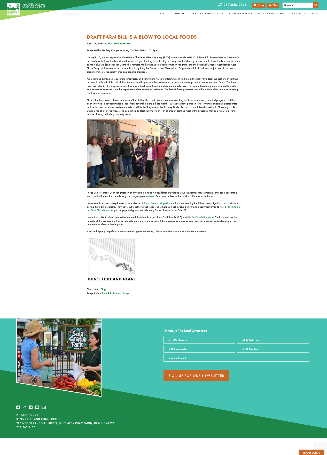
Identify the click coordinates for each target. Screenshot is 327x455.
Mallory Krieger (121, 293)
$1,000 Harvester (178, 340)
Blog (103, 289)
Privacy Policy (27, 415)
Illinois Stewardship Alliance (158, 203)
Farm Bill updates (204, 217)
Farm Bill (107, 293)
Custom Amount (177, 358)
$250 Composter (178, 349)
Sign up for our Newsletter (196, 375)
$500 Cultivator (251, 340)
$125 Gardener (251, 349)
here (151, 196)
